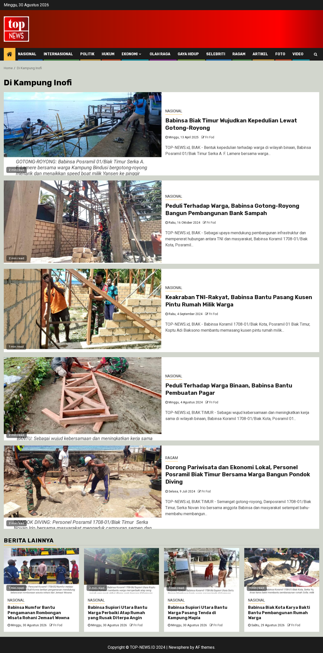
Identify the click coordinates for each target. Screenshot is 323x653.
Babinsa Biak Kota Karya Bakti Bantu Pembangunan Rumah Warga (279, 612)
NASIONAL (27, 54)
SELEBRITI (215, 54)
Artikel (260, 54)
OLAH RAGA (160, 54)
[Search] (315, 54)
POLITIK (87, 54)
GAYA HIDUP (188, 54)
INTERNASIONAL (58, 54)
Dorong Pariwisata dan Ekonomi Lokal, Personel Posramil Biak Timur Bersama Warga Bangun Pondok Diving (237, 474)
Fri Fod (209, 137)
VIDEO (297, 54)
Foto (280, 54)
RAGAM (238, 54)
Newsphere (179, 647)
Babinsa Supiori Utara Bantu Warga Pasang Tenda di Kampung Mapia (197, 612)
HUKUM (108, 54)
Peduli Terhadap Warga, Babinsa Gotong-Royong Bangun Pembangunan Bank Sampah (232, 209)
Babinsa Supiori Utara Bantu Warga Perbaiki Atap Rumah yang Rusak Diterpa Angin (117, 612)
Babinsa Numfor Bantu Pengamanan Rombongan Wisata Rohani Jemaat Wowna (38, 612)
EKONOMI (130, 54)
